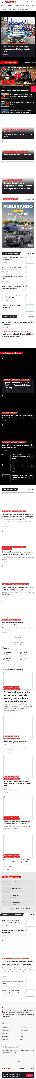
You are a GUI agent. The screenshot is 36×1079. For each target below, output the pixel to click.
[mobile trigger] (3, 2)
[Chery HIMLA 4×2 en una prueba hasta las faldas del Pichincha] (30, 260)
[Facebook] (10, 653)
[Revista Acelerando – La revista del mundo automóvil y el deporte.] (7, 1068)
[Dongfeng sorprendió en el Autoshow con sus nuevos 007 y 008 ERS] (30, 298)
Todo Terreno (7, 548)
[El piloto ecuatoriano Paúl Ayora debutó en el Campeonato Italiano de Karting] (18, 369)
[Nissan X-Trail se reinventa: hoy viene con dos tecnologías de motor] (18, 433)
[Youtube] (26, 659)
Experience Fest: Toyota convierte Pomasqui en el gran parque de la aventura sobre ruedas (10, 993)
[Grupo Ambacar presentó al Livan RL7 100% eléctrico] (30, 308)
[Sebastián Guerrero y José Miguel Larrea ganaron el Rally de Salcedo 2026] (18, 30)
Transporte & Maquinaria (11, 689)
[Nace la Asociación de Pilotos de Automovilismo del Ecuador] (18, 610)
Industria (25, 129)
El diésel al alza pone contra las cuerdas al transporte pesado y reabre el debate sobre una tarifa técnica (16, 697)
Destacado (18, 43)
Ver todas (30, 489)
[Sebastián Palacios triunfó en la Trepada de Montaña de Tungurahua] (6, 477)
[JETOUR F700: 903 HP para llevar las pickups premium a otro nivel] (30, 269)
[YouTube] (31, 1068)
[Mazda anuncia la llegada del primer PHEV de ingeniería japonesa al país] (30, 288)
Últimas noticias (10, 489)
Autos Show (8, 129)
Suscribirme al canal (29, 62)
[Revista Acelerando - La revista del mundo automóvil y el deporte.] (10, 2)
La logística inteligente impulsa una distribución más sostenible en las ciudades (21, 456)
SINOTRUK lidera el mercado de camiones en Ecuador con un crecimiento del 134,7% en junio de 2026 (17, 783)
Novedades (7, 131)
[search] (28, 2)
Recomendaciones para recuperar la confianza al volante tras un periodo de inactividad (17, 186)
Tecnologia (15, 895)
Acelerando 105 (29, 199)
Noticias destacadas (9, 316)
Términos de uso (14, 1076)
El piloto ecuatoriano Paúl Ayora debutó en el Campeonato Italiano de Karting (16, 385)
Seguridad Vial (17, 179)
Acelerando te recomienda (12, 915)
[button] (31, 9)
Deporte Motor (8, 43)
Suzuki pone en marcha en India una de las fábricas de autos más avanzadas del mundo (23, 467)
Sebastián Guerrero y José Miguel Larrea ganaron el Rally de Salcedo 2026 (16, 9)
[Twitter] (26, 653)
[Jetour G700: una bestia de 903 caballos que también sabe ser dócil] (30, 923)
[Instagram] (10, 659)
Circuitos (7, 379)
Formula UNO (16, 902)
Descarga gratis (10, 199)
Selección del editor (11, 253)
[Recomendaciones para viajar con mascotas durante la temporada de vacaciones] (18, 404)
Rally (24, 43)
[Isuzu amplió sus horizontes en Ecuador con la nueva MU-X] (30, 932)
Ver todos (30, 253)
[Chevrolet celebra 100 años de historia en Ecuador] (30, 279)
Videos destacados (9, 63)
